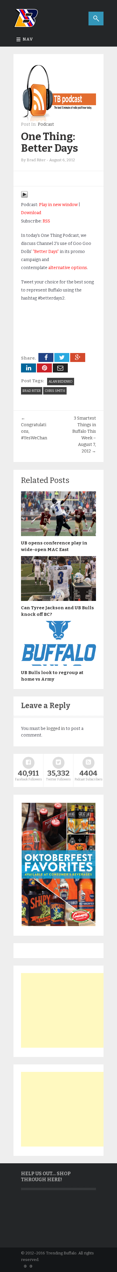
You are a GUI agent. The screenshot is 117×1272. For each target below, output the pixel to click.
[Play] (24, 196)
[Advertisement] (66, 1010)
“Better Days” (46, 251)
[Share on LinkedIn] (28, 367)
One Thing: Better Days (49, 142)
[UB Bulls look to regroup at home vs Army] (58, 664)
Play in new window (58, 204)
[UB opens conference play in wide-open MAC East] (58, 534)
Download (31, 212)
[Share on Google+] (77, 357)
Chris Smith (55, 391)
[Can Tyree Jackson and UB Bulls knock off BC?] (58, 599)
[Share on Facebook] (45, 357)
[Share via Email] (60, 367)
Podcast (46, 124)
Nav (27, 39)
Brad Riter (31, 391)
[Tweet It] (61, 357)
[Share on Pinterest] (44, 367)
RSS (46, 221)
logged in (55, 728)
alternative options (67, 267)
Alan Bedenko (61, 381)
